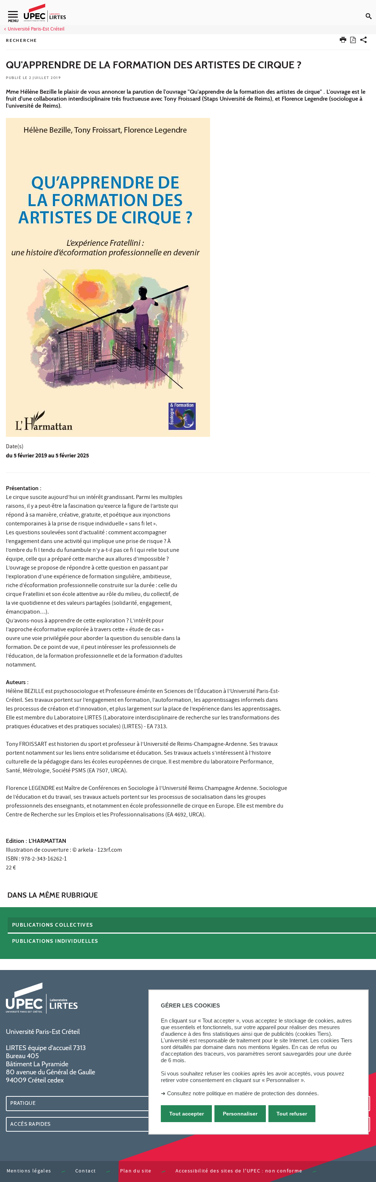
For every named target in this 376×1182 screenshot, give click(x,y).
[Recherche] (371, 10)
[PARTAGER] (363, 41)
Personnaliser (240, 1114)
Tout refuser (291, 1114)
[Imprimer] (343, 41)
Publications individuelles (55, 941)
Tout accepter (186, 1114)
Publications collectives (52, 924)
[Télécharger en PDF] (353, 41)
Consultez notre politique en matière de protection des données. (243, 1093)
